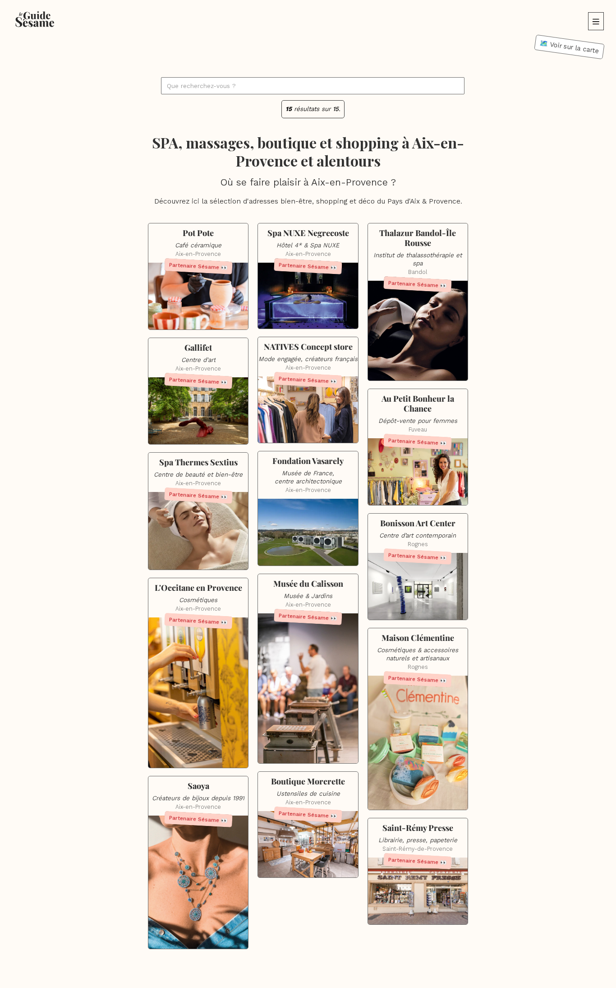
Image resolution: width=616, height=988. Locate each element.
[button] (596, 21)
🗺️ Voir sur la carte (569, 47)
